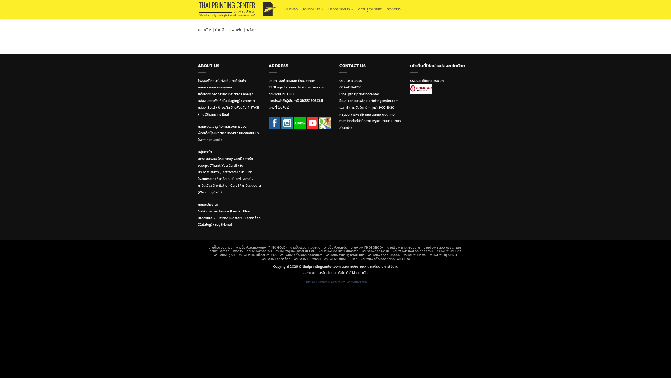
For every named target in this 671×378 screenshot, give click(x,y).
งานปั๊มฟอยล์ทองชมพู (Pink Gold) (261, 247)
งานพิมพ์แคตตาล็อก (276, 259)
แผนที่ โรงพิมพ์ (279, 107)
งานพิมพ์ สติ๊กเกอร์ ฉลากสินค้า (301, 255)
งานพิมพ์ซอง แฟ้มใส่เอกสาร (338, 251)
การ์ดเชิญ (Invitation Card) (218, 185)
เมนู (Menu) (223, 224)
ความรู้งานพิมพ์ (370, 9)
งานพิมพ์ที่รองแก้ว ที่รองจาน (413, 251)
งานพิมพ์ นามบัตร (448, 251)
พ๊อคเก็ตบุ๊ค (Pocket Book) (217, 132)
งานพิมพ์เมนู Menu (443, 255)
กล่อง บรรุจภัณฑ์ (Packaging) (219, 100)
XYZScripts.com (357, 282)
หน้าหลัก (291, 9)
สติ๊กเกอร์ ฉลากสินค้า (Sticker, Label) (224, 94)
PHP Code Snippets (317, 282)
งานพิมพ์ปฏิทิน (224, 255)
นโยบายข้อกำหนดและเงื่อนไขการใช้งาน (370, 266)
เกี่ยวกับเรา (311, 9)
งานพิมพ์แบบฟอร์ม (307, 259)
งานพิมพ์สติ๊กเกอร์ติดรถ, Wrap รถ (385, 259)
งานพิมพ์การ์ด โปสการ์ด (226, 251)
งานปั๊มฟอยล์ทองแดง (305, 247)
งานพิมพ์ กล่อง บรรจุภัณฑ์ (442, 247)
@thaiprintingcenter (363, 94)
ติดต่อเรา (394, 9)
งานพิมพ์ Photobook (367, 247)
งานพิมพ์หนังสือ (414, 255)
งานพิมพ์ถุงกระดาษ (375, 251)
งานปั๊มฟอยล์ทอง (220, 247)
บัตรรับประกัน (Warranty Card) (220, 158)
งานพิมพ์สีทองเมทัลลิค (384, 255)
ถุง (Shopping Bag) (214, 114)
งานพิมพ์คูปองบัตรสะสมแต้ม (295, 251)
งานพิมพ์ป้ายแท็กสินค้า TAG (257, 255)
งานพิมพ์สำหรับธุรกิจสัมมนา (345, 255)
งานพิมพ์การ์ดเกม (259, 251)
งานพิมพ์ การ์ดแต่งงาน (403, 247)
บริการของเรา (339, 9)
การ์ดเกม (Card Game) (235, 178)
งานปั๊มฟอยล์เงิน (335, 247)
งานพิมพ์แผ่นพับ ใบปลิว (340, 259)
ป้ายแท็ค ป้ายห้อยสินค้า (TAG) (238, 107)
